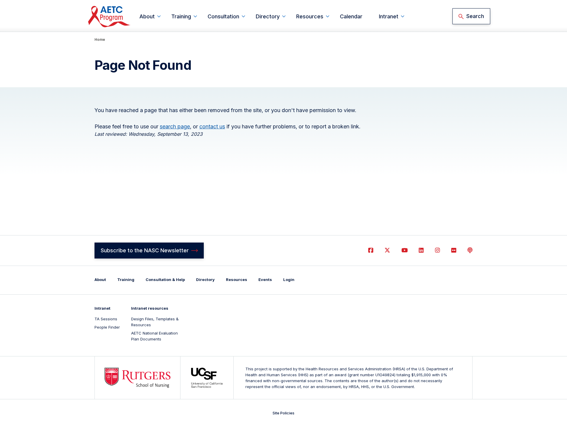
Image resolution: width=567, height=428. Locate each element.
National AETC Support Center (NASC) (109, 16)
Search (475, 16)
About (147, 16)
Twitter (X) (387, 250)
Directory (268, 16)
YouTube (404, 250)
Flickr (453, 250)
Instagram (437, 250)
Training (181, 16)
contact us (212, 126)
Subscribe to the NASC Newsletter (145, 250)
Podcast (469, 250)
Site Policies (283, 413)
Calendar (351, 16)
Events (265, 279)
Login (288, 279)
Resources (309, 16)
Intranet (388, 16)
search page (175, 126)
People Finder (107, 327)
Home (99, 39)
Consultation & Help (165, 279)
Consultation (223, 16)
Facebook (370, 250)
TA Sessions (105, 318)
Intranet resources (149, 308)
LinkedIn (421, 250)
